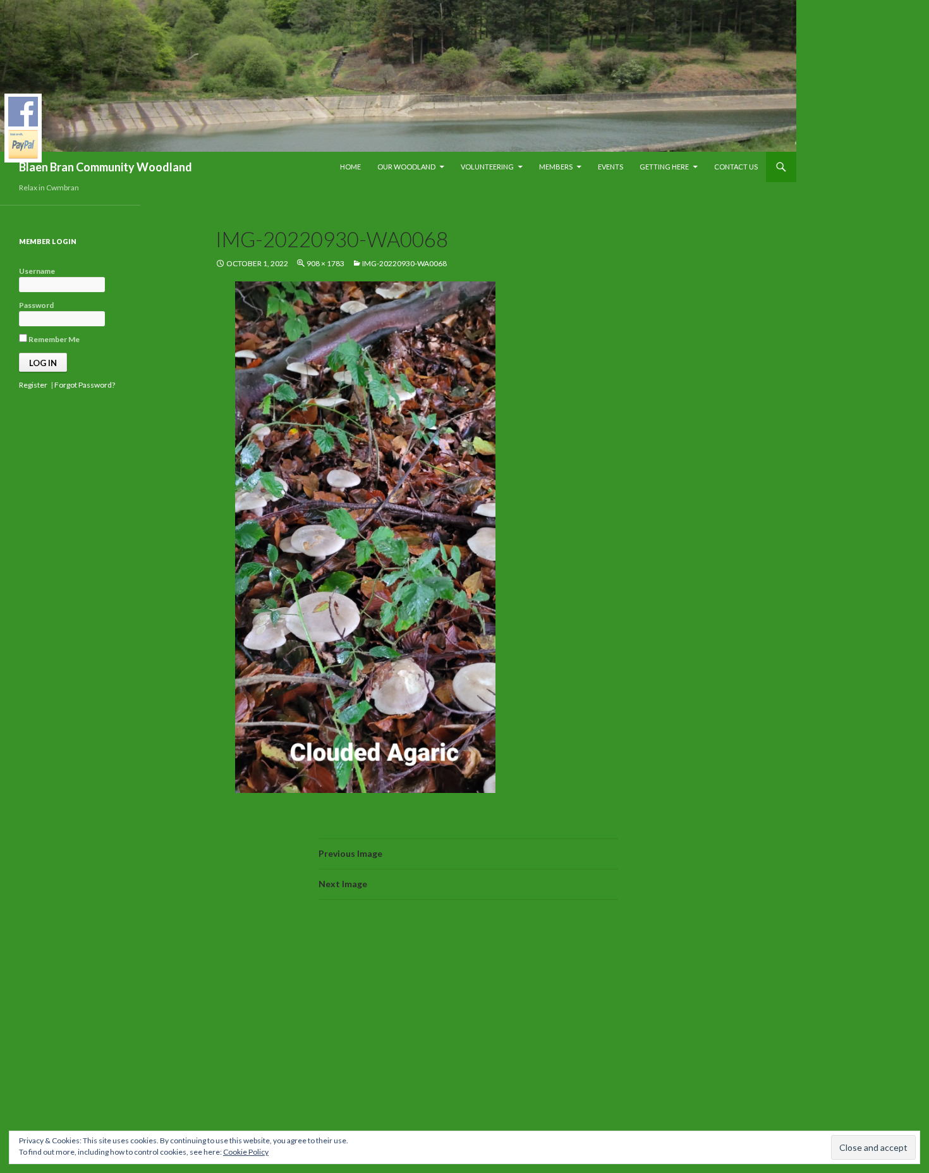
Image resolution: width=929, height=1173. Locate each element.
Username (37, 271)
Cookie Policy (246, 1152)
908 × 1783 (325, 263)
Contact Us (736, 167)
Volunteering (487, 167)
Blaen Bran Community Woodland (105, 167)
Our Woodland (406, 167)
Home (350, 167)
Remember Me (53, 339)
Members (556, 167)
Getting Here (664, 167)
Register (33, 385)
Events (610, 167)
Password (36, 305)
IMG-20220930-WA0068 (404, 263)
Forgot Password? (84, 385)
